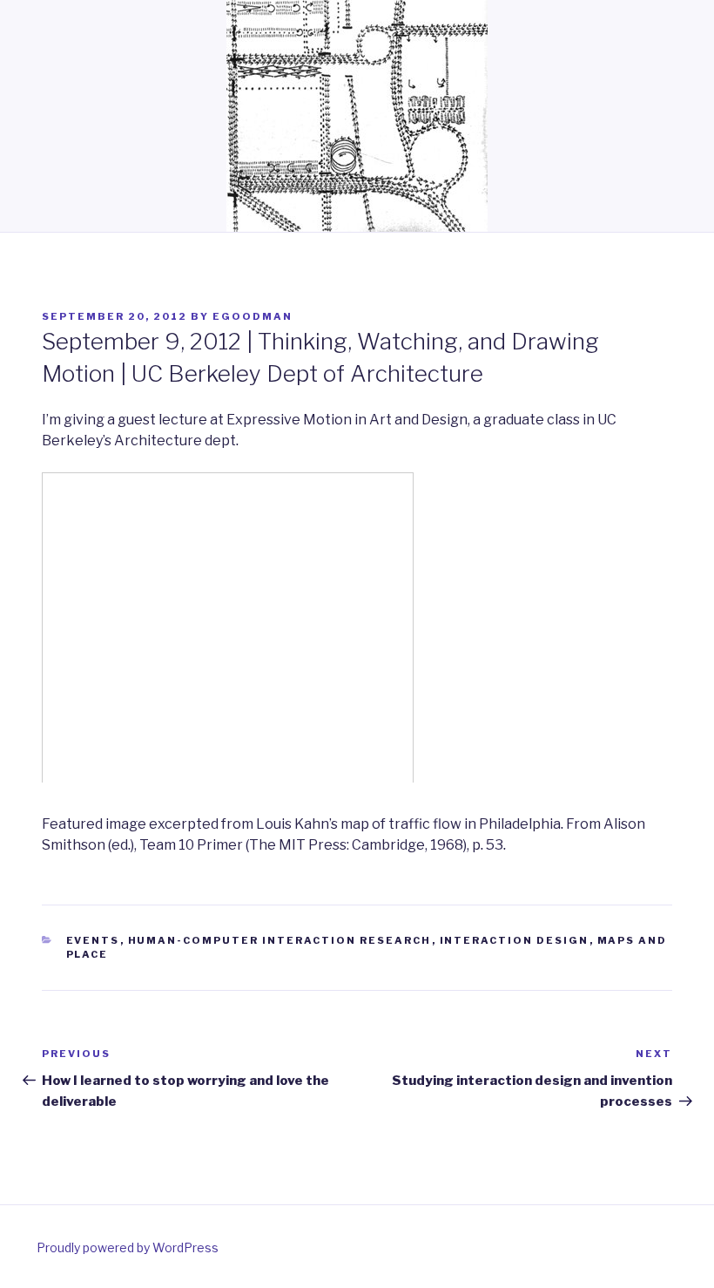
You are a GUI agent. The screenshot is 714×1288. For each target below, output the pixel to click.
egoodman (252, 316)
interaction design (514, 940)
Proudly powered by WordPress (128, 1247)
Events (93, 940)
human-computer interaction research (280, 940)
